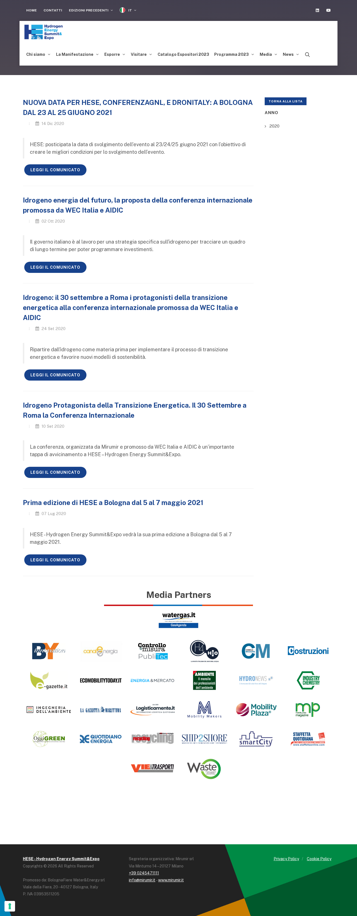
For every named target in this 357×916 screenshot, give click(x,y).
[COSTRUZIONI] (308, 651)
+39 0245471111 (144, 873)
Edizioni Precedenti (89, 10)
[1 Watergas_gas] (178, 619)
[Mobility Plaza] (256, 709)
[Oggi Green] (48, 739)
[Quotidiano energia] (100, 739)
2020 (274, 126)
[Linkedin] (317, 10)
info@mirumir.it (142, 880)
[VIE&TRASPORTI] (152, 768)
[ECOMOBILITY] (100, 680)
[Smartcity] (256, 739)
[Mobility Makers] (204, 709)
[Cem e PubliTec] (152, 651)
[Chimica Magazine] (256, 651)
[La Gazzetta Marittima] (100, 709)
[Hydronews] (256, 680)
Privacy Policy (286, 859)
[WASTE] (204, 768)
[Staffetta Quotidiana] (308, 739)
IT (130, 10)
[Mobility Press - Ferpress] (308, 709)
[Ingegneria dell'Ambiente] (48, 709)
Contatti (53, 10)
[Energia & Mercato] (152, 680)
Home (31, 10)
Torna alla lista (286, 101)
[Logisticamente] (152, 709)
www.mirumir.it (171, 880)
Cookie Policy (319, 859)
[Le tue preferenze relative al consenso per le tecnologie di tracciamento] (9, 906)
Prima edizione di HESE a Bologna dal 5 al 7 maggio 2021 (113, 502)
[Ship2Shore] (204, 739)
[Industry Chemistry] (308, 680)
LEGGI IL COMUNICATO (55, 170)
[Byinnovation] (48, 651)
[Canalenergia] (100, 651)
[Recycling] (152, 739)
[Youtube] (328, 10)
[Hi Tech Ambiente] (204, 680)
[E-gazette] (48, 680)
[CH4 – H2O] (204, 651)
